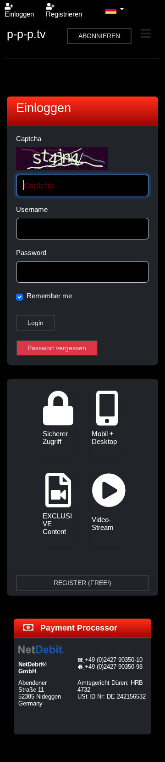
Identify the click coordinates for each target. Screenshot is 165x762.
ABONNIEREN (99, 36)
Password (31, 252)
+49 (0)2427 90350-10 (114, 659)
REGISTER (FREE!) (82, 582)
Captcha (28, 138)
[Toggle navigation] (145, 33)
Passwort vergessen (57, 348)
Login (36, 322)
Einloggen (19, 14)
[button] (114, 10)
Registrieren (64, 14)
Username (32, 209)
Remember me (49, 296)
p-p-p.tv (26, 34)
